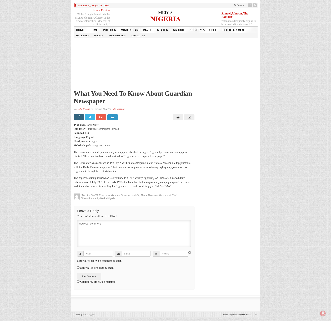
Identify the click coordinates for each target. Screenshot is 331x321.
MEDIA (165, 12)
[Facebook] (250, 5)
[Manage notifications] (323, 313)
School (179, 30)
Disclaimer (82, 35)
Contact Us (138, 35)
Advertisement (117, 35)
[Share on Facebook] (79, 117)
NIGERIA (165, 18)
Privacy (98, 35)
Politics (109, 30)
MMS (255, 314)
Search (240, 5)
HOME (80, 30)
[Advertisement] (166, 66)
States (162, 30)
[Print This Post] (177, 117)
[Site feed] (255, 5)
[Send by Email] (188, 117)
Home (93, 30)
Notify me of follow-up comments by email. (99, 260)
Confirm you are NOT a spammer (97, 281)
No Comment (119, 108)
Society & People (203, 30)
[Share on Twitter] (90, 117)
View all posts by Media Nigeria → (99, 198)
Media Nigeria (83, 108)
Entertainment (234, 30)
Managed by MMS (243, 314)
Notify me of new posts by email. (97, 267)
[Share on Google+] (101, 117)
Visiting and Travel (136, 30)
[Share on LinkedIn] (113, 117)
